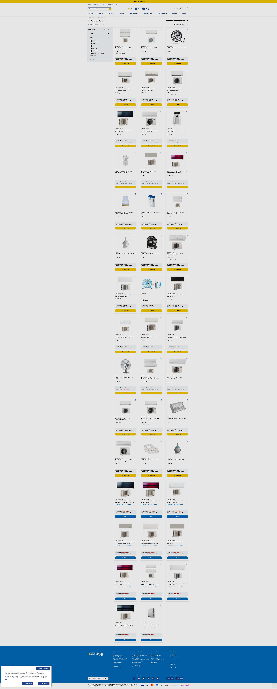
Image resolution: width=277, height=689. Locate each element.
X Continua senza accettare (43, 668)
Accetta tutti (45, 683)
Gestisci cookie (28, 683)
